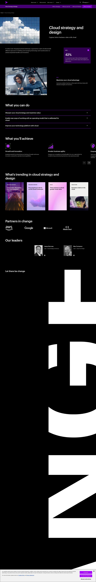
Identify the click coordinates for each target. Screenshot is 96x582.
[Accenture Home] (9, 2)
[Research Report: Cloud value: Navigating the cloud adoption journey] (14, 196)
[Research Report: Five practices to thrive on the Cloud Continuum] (36, 196)
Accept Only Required (86, 575)
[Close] (93, 571)
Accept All (86, 572)
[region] (48, 575)
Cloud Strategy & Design (11, 6)
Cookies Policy (21, 575)
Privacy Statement (30, 575)
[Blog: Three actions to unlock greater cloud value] (57, 196)
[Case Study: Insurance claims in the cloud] (79, 196)
